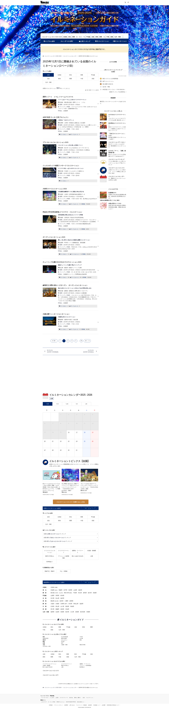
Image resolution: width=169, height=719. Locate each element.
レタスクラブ (44, 701)
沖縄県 (88, 612)
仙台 (56, 590)
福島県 (80, 590)
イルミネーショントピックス (51, 670)
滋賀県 (81, 603)
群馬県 (85, 593)
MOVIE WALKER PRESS (71, 701)
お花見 (57, 697)
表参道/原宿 (45, 638)
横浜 (71, 593)
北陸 (93, 37)
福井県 (62, 598)
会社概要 (103, 705)
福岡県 (52, 612)
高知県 (67, 609)
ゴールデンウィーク (64, 697)
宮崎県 (77, 612)
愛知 (44, 641)
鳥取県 (67, 606)
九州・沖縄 (117, 37)
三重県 (66, 601)
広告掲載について (96, 705)
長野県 (57, 595)
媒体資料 (90, 705)
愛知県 (52, 601)
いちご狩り (52, 697)
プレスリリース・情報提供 (81, 705)
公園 (91, 556)
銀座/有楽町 (64, 638)
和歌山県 (75, 603)
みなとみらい (64, 640)
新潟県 (62, 595)
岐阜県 (61, 601)
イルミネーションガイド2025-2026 (52, 37)
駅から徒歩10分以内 (77, 556)
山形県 (75, 590)
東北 (69, 37)
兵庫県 (62, 603)
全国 (48, 517)
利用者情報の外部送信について (113, 705)
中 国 (44, 606)
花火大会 (71, 697)
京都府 (57, 603)
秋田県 (70, 590)
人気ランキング (85, 41)
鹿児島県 (82, 612)
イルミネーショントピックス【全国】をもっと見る (71, 502)
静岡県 (71, 601)
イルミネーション (89, 697)
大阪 (104, 37)
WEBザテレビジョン (61, 701)
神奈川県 (66, 593)
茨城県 (95, 593)
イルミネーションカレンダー (51, 675)
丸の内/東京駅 (64, 636)
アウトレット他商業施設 (63, 557)
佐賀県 (57, 612)
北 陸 (44, 598)
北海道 (65, 37)
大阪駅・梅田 (64, 644)
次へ (86, 340)
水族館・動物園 (91, 550)
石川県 (52, 598)
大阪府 (52, 603)
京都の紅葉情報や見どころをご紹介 (110, 200)
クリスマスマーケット (63, 551)
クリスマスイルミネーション (49, 551)
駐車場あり (50, 561)
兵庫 (44, 643)
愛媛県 (57, 609)
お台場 (81, 638)
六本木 (56, 593)
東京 (77, 37)
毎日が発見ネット (80, 701)
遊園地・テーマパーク (77, 551)
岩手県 (65, 590)
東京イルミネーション (102, 41)
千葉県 (75, 593)
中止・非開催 (63, 571)
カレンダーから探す (67, 41)
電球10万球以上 (49, 556)
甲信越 (88, 37)
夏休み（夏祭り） (77, 697)
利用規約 (51, 705)
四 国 (44, 609)
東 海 (44, 601)
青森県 (60, 590)
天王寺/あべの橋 (46, 646)
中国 (108, 37)
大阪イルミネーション (120, 41)
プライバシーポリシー (58, 705)
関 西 (44, 603)
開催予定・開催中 (50, 571)
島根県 (72, 606)
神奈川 (80, 37)
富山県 (57, 598)
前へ (55, 340)
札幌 (56, 587)
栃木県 (90, 593)
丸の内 (60, 593)
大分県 (72, 612)
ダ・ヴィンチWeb (51, 701)
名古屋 (56, 601)
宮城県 (52, 590)
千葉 (84, 37)
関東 (73, 37)
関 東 (44, 593)
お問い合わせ (72, 705)
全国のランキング (55, 534)
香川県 (52, 609)
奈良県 (70, 603)
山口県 (62, 606)
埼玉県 (80, 593)
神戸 (66, 603)
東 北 (44, 590)
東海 (97, 37)
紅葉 (84, 697)
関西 (101, 37)
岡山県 (57, 606)
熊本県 (67, 612)
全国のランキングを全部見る (117, 91)
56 (81, 340)
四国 (111, 37)
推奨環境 (66, 705)
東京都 (52, 593)
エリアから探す (50, 41)
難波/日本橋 (82, 644)
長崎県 (62, 612)
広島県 (52, 606)
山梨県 (52, 595)
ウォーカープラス (44, 697)
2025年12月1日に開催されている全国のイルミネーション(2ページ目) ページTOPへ (79, 683)
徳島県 (62, 609)
